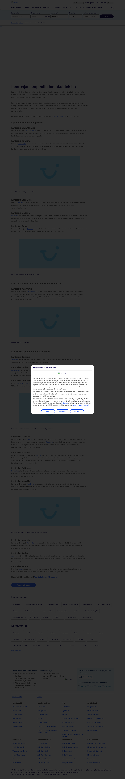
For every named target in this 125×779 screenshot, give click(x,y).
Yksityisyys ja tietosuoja (81, 405)
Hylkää (76, 411)
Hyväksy (48, 411)
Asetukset (62, 411)
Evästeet (64, 403)
